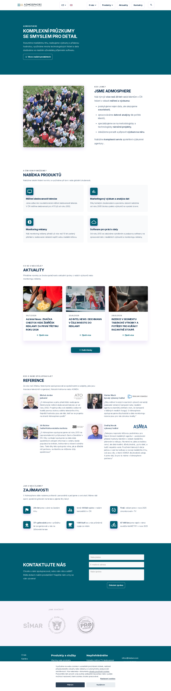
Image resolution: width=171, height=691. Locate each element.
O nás (23, 655)
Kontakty (138, 5)
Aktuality (123, 5)
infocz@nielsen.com (130, 658)
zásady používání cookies (99, 671)
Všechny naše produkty (61, 660)
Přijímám (70, 685)
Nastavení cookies (107, 679)
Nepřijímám (101, 685)
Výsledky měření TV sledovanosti (100, 660)
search (151, 5)
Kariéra (24, 658)
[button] (63, 5)
